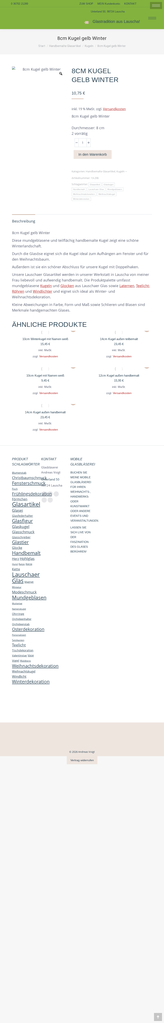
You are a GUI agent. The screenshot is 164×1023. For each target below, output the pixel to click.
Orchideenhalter (21, 619)
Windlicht (19, 676)
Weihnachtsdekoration (84, 194)
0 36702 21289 (19, 3)
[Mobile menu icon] (152, 18)
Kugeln (120, 171)
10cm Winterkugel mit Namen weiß (45, 339)
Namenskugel (19, 608)
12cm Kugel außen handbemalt (119, 375)
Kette (16, 569)
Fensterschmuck (29, 483)
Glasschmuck (23, 531)
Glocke (17, 548)
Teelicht (19, 645)
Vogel (15, 660)
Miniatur (16, 587)
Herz (15, 559)
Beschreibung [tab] (23, 221)
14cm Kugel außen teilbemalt (119, 339)
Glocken (67, 285)
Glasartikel (95, 184)
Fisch (15, 489)
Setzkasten (18, 640)
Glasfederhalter (22, 516)
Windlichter (42, 291)
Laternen (126, 285)
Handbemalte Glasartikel (100, 171)
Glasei (17, 510)
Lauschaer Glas (96, 189)
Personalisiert (19, 634)
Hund (15, 564)
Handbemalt (79, 189)
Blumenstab (19, 472)
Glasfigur (22, 520)
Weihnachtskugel (106, 194)
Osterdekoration (28, 629)
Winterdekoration (81, 199)
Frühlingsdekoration (32, 494)
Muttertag (17, 603)
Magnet (29, 582)
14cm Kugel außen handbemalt (45, 412)
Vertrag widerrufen (82, 760)
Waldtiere (25, 660)
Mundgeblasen (114, 189)
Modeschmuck (24, 592)
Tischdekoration (22, 650)
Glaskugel (108, 184)
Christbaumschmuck (29, 477)
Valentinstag (19, 655)
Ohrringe (18, 614)
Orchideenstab (21, 624)
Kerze (29, 564)
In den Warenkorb (92, 154)
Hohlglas (27, 558)
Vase (31, 655)
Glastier (20, 542)
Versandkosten (114, 109)
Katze (22, 564)
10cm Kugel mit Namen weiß (45, 375)
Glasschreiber (21, 537)
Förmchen (19, 499)
